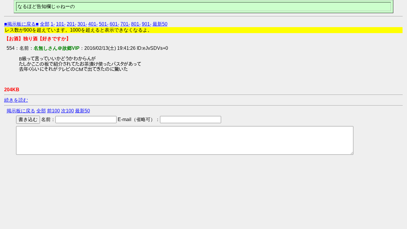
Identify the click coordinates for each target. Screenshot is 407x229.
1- (53, 24)
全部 (44, 24)
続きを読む (16, 100)
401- (93, 24)
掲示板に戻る (21, 110)
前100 (53, 110)
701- (125, 24)
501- (103, 24)
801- (136, 24)
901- (146, 24)
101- (61, 24)
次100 (67, 110)
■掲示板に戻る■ (21, 24)
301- (82, 24)
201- (71, 24)
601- (114, 24)
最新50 (160, 24)
